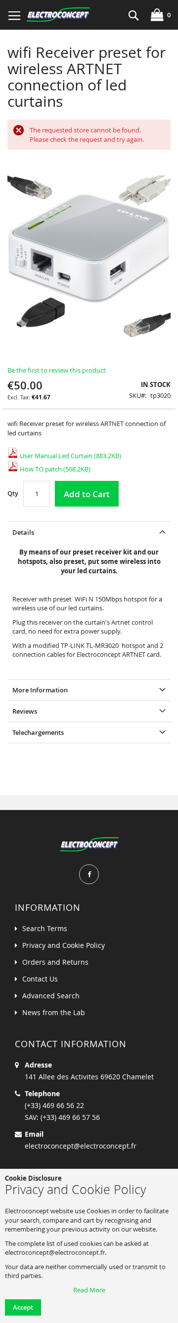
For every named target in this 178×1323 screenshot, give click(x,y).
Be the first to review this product (56, 370)
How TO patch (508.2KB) (54, 469)
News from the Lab (53, 1012)
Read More (89, 1289)
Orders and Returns (55, 962)
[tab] (89, 532)
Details (23, 532)
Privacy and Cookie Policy (63, 945)
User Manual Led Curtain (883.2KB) (69, 455)
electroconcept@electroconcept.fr (80, 1146)
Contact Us (40, 978)
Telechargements (38, 732)
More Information (40, 689)
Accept (23, 1307)
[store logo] (58, 15)
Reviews (24, 711)
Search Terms (44, 928)
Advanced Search (51, 995)
